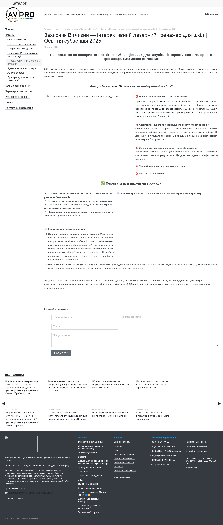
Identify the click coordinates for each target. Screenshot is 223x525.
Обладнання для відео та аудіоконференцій (90, 447)
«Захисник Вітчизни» (118, 86)
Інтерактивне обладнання (21, 44)
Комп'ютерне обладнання (90, 476)
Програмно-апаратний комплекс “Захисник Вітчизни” (163, 101)
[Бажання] (192, 14)
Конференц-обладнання (20, 48)
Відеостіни (83, 457)
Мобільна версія (16, 499)
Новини (58, 14)
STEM (81, 480)
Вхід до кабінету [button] (122, 442)
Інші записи (14, 374)
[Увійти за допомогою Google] (150, 317)
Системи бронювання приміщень (88, 500)
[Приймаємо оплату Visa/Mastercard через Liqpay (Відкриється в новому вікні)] (29, 493)
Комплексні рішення (75, 14)
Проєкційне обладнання (89, 467)
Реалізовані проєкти (125, 14)
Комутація (83, 471)
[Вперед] (219, 403)
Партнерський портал (100, 14)
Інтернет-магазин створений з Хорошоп (21, 518)
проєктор (180, 112)
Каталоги (143, 14)
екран (190, 112)
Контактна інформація (19, 107)
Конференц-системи (87, 453)
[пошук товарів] (182, 14)
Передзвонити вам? (159, 464)
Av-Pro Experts (15, 72)
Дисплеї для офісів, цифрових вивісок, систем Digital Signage (93, 462)
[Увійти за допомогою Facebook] (145, 317)
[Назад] (3, 403)
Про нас (47, 14)
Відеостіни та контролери (21, 68)
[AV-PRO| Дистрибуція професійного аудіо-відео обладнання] (21, 444)
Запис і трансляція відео (90, 488)
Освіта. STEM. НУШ (18, 39)
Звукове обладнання (88, 484)
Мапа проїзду (192, 467)
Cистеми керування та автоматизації (89, 507)
